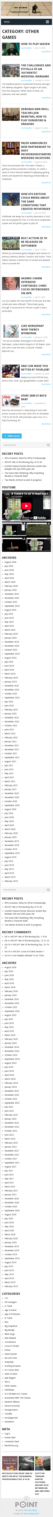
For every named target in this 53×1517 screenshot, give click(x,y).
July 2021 (9, 765)
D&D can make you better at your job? (35, 367)
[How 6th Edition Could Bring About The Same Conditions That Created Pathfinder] (11, 199)
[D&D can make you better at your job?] (11, 371)
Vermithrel (9, 1422)
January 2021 (11, 789)
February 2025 (11, 634)
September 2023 (12, 697)
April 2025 (9, 626)
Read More (46, 52)
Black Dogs (10, 1334)
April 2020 (9, 825)
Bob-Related (10, 1338)
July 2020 (9, 813)
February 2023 (11, 709)
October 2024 (11, 650)
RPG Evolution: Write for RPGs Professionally (25, 458)
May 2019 (9, 869)
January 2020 (11, 837)
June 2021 (9, 769)
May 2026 (9, 574)
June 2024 (9, 666)
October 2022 (11, 725)
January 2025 (11, 638)
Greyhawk (9, 1362)
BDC (7, 1322)
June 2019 (9, 865)
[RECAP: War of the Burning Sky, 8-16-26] (26, 1463)
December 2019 (12, 841)
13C (6, 1298)
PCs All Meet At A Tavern (16, 1394)
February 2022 (11, 737)
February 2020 (11, 833)
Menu (7, 22)
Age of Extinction (12, 1314)
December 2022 (12, 717)
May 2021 (9, 773)
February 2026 (11, 586)
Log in (7, 1433)
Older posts (13, 436)
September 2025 (12, 606)
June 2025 (9, 618)
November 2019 (12, 845)
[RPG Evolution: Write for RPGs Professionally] (10, 1463)
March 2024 (10, 674)
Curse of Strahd (12, 1346)
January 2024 (11, 682)
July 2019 (9, 861)
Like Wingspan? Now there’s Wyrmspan (32, 329)
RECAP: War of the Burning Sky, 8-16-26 (23, 462)
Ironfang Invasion (13, 1366)
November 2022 (12, 721)
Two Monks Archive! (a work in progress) (23, 480)
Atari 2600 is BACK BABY (34, 397)
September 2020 (12, 805)
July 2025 (9, 614)
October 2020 (11, 801)
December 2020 (12, 793)
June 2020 (9, 817)
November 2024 (12, 646)
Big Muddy (9, 1330)
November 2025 (12, 598)
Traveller (8, 1414)
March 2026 (10, 582)
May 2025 (9, 622)
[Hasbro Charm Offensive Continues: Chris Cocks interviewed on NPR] (11, 283)
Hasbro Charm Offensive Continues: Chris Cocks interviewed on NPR (35, 286)
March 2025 (10, 630)
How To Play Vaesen (35, 43)
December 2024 (12, 642)
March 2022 (10, 733)
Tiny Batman (30, 1510)
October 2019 (11, 849)
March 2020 (10, 829)
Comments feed (12, 1441)
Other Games (10, 1386)
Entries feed (10, 1437)
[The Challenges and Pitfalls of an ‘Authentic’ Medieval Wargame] (11, 70)
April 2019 (9, 873)
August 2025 (10, 610)
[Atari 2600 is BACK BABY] (11, 400)
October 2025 (11, 602)
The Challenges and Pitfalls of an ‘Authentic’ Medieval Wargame (36, 71)
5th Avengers (11, 1302)
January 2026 (11, 590)
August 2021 (10, 761)
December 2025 (12, 594)
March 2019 (10, 877)
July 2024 (9, 662)
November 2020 (12, 797)
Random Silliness (12, 1402)
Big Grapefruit (11, 1326)
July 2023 (9, 701)
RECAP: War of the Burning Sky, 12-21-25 (30, 940)
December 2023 (12, 686)
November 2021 (12, 749)
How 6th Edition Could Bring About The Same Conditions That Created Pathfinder (35, 201)
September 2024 (12, 654)
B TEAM (8, 1318)
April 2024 (9, 670)
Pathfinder (9, 1390)
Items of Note (11, 1374)
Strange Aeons (11, 1410)
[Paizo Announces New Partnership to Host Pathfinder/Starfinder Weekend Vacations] (11, 148)
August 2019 (10, 857)
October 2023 (11, 693)
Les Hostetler (26, 48)
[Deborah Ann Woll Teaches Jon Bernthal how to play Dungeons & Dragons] (11, 114)
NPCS (7, 1382)
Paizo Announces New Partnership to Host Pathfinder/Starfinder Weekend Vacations (36, 150)
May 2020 (9, 821)
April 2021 (9, 777)
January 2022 (11, 741)
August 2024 (10, 658)
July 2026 (9, 566)
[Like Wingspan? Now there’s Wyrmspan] (11, 331)
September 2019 (12, 853)
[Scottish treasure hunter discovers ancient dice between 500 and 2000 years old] (42, 1463)
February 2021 (11, 785)
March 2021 (10, 781)
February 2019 (11, 881)
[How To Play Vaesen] (11, 49)
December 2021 (12, 745)
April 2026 (9, 578)
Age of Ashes (10, 1310)
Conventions (10, 1342)
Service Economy (12, 1406)
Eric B (7, 944)
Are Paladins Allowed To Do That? (28, 955)
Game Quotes (11, 1354)
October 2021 (11, 753)
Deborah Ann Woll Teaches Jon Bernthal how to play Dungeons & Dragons (35, 117)
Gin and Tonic (11, 1358)
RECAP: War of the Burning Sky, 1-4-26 (29, 936)
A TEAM (8, 1306)
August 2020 (10, 809)
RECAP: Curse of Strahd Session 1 (28, 951)
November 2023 (12, 689)
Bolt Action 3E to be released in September (34, 242)
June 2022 (9, 729)
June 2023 (9, 705)
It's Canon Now (12, 1370)
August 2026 (10, 562)
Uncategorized (11, 1418)
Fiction (7, 1350)
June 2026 (9, 570)
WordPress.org (11, 1445)
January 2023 (11, 713)
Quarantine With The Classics (18, 1398)
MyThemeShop (31, 1514)
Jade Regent (10, 1378)
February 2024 (11, 678)
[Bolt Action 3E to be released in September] (11, 243)
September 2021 (12, 757)
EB (6, 936)
